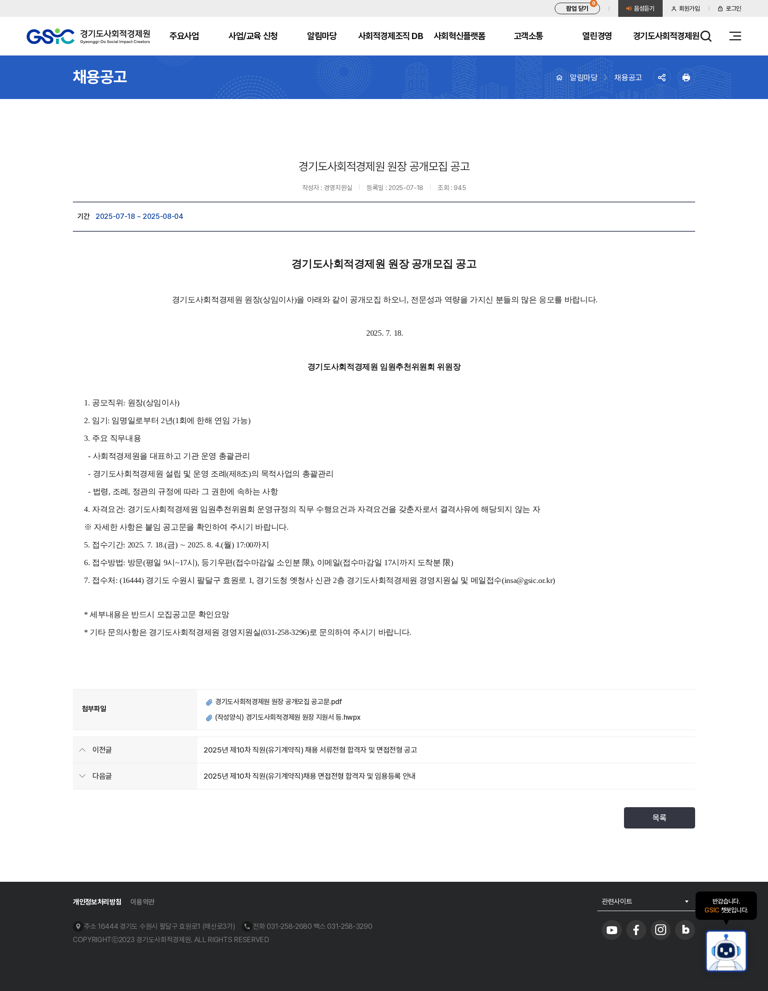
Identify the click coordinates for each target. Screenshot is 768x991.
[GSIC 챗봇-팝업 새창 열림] (726, 951)
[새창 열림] (612, 930)
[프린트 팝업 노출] (686, 77)
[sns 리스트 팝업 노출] (662, 77)
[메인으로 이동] (88, 36)
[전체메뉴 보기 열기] (735, 36)
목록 (659, 817)
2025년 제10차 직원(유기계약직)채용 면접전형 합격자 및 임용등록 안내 (310, 776)
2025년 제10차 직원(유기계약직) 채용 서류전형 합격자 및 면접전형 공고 (310, 749)
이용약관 (142, 902)
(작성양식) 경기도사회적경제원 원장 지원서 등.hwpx (287, 717)
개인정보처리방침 (97, 902)
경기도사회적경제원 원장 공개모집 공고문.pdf (278, 702)
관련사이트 (617, 901)
